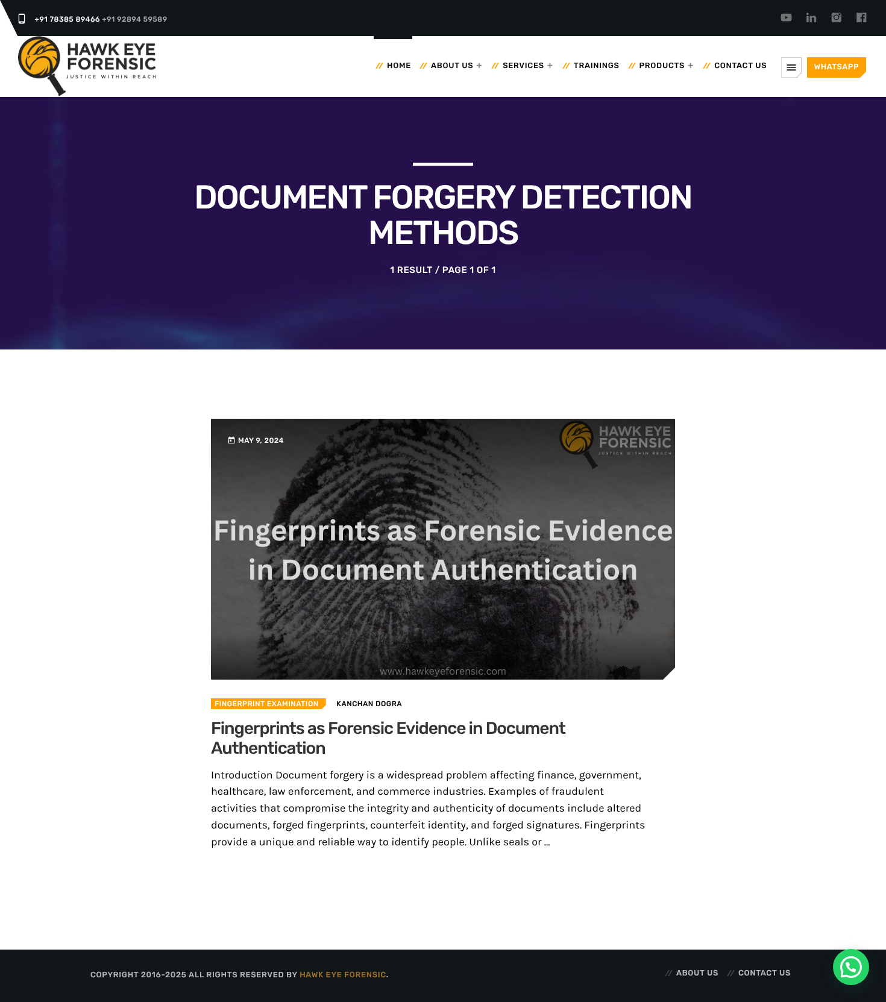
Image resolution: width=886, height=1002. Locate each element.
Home (399, 65)
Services (523, 65)
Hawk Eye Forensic (343, 975)
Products (662, 65)
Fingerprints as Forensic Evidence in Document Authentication (388, 739)
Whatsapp (836, 67)
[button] (851, 967)
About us (452, 65)
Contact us (740, 65)
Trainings (597, 65)
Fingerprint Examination (267, 704)
